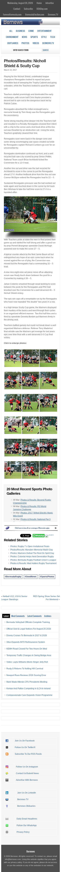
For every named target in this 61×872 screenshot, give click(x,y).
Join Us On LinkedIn (26, 793)
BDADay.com (42, 8)
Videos (36, 43)
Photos (25, 43)
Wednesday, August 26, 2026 (20, 3)
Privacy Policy (23, 832)
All (11, 30)
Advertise (49, 3)
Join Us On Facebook (25, 741)
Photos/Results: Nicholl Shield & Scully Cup (25, 63)
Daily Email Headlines (27, 819)
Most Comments (18, 615)
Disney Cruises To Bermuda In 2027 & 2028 (26, 635)
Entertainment (44, 30)
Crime (31, 30)
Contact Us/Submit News (27, 773)
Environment (12, 37)
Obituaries (12, 43)
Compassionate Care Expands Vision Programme (29, 695)
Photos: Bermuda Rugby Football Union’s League (33, 560)
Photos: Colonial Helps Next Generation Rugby (32, 556)
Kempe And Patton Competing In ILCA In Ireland (28, 688)
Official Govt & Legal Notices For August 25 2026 (28, 629)
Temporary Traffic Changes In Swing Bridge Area (28, 655)
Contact (16, 8)
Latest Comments (34, 615)
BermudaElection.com (34, 14)
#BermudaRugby (13, 576)
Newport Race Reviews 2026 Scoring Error (26, 675)
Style (44, 37)
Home (39, 3)
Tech (52, 37)
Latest (6, 615)
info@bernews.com (13, 859)
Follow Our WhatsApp (27, 825)
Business (20, 30)
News (24, 37)
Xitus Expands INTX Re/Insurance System (25, 642)
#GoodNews (30, 576)
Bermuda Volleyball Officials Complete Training (28, 622)
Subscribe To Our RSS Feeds (28, 754)
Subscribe (28, 8)
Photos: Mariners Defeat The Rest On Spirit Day (32, 553)
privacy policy (16, 862)
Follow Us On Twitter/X (25, 747)
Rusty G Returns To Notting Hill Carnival (24, 668)
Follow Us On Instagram (27, 767)
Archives (47, 615)
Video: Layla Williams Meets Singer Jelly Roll (27, 662)
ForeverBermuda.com (12, 14)
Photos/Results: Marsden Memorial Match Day (31, 550)
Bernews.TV (53, 14)
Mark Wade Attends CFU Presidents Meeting (26, 682)
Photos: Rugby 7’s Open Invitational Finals (29, 546)
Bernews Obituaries (26, 806)
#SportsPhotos (47, 576)
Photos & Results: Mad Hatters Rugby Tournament (33, 563)
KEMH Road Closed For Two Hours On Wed (26, 649)
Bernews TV (22, 799)
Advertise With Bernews (27, 780)
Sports (34, 37)
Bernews (30, 851)
